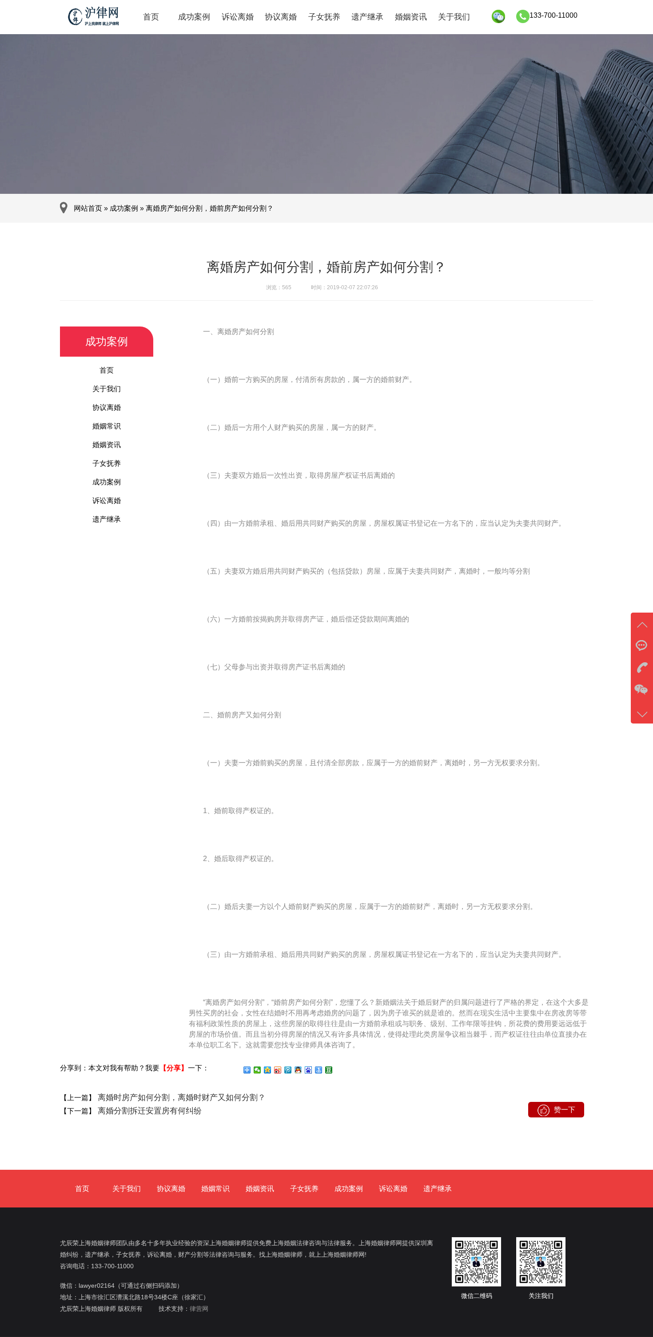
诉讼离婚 (238, 16)
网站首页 (88, 208)
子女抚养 (324, 16)
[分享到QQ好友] (298, 1070)
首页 (151, 16)
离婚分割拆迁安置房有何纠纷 (149, 1110)
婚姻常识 (106, 426)
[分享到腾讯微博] (288, 1070)
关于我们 (454, 16)
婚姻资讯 (411, 16)
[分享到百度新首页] (308, 1070)
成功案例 (194, 16)
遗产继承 (367, 16)
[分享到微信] (257, 1070)
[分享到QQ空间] (267, 1070)
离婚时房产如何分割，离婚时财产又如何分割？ (181, 1097)
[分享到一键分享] (319, 1070)
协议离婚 (281, 16)
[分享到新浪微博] (278, 1070)
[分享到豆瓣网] (329, 1070)
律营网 (199, 1308)
